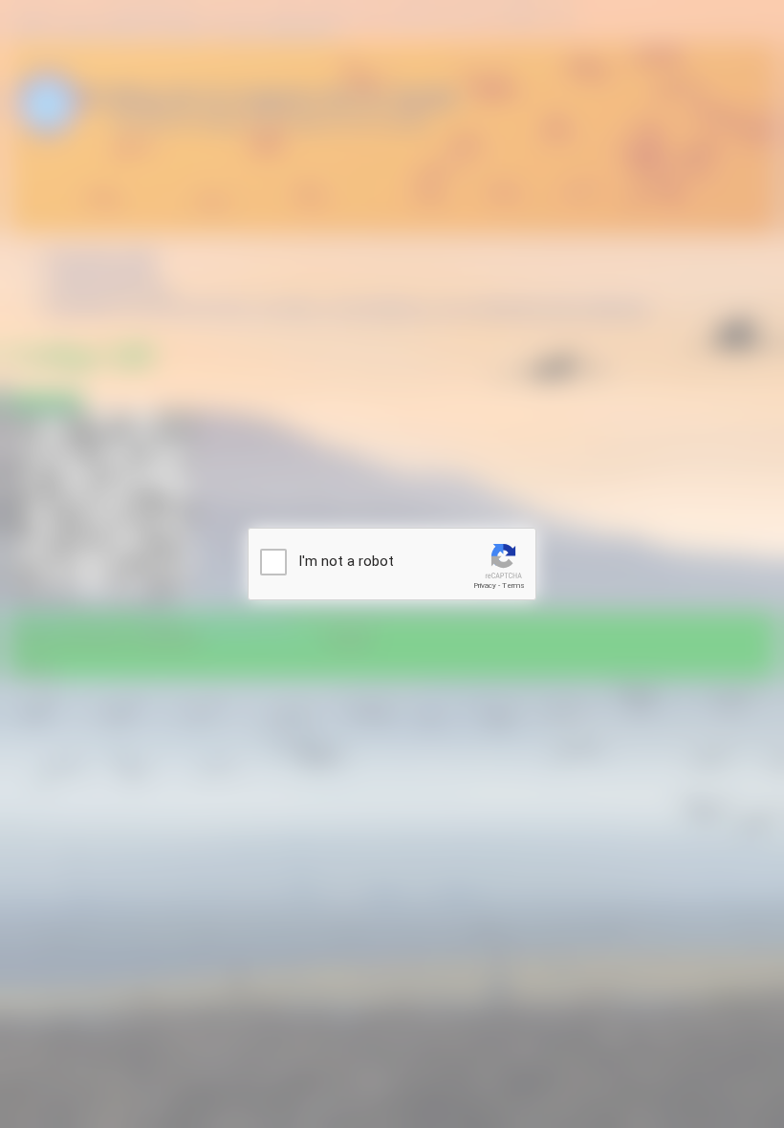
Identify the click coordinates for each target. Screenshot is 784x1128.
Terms (513, 585)
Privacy (484, 585)
